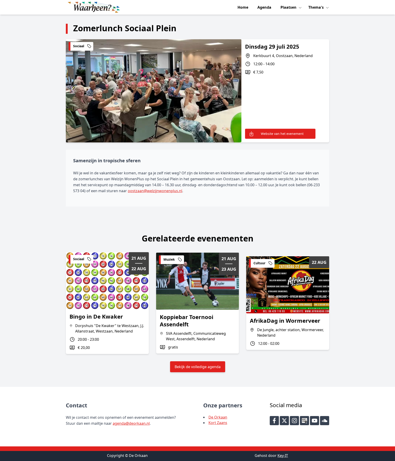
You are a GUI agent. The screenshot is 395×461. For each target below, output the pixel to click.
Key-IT (283, 455)
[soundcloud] (324, 420)
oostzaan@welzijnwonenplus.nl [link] (155, 190)
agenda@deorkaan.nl (131, 423)
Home (243, 7)
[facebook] (274, 420)
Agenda (264, 7)
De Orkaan (217, 417)
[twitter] (284, 420)
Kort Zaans (217, 422)
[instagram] (294, 420)
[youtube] (314, 420)
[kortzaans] (304, 420)
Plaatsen (288, 7)
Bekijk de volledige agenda (198, 366)
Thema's (316, 7)
